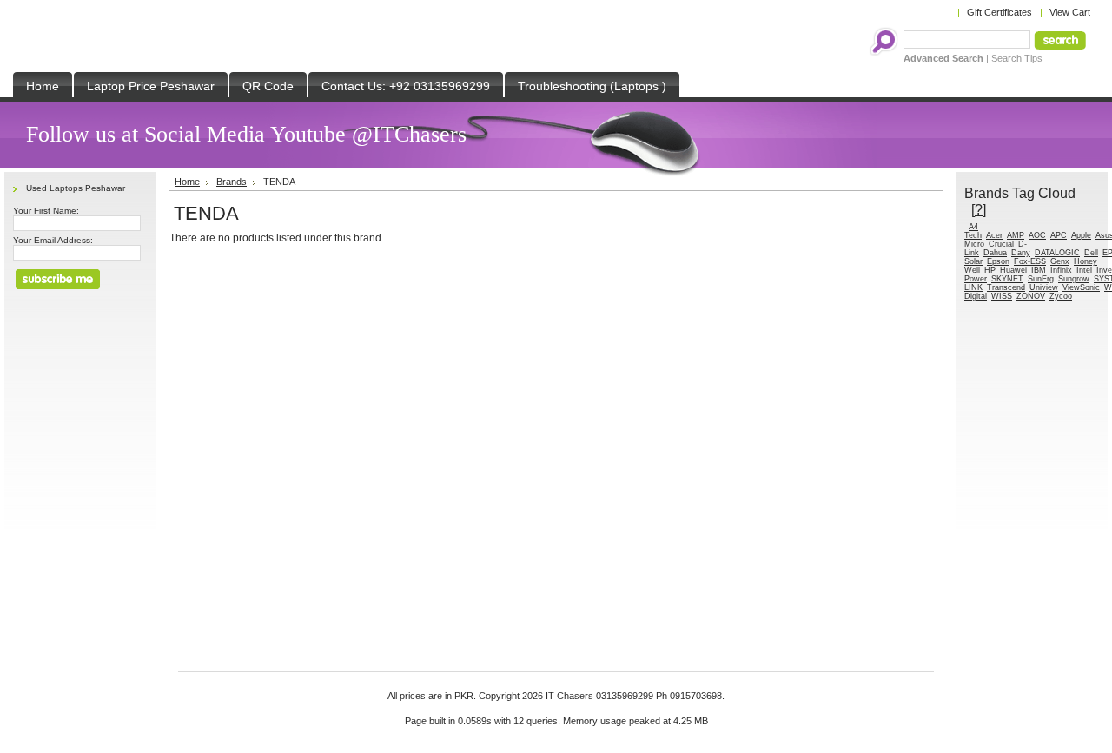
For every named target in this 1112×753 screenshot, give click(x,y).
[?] (978, 209)
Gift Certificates (999, 12)
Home (187, 181)
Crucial (1001, 244)
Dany (1020, 252)
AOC (1037, 235)
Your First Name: (46, 210)
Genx (1059, 261)
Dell (1091, 252)
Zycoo (1060, 296)
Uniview (1043, 287)
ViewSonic (1081, 287)
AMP (1015, 235)
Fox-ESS (1030, 261)
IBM (1038, 270)
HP (990, 270)
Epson (998, 261)
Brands (231, 181)
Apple (1081, 235)
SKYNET (1007, 278)
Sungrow (1073, 278)
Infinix (1061, 270)
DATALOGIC (1057, 252)
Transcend (1006, 287)
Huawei (1013, 270)
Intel (1084, 270)
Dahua (995, 252)
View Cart (1069, 12)
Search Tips (1016, 58)
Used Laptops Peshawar (75, 188)
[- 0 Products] (966, 226)
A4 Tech (973, 231)
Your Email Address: (53, 240)
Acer (994, 235)
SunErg (1041, 278)
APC (1058, 235)
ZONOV (1030, 296)
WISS (1001, 296)
